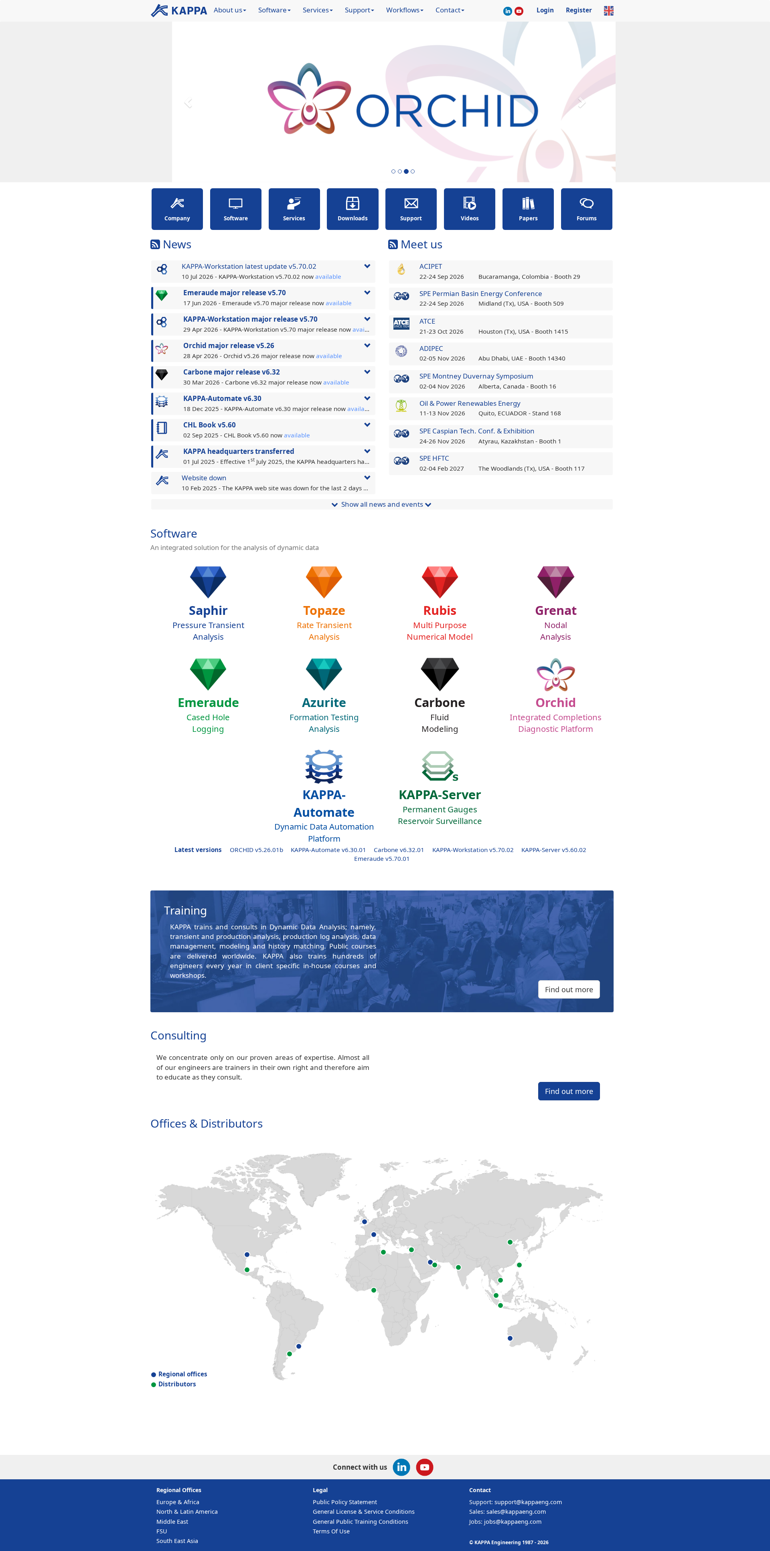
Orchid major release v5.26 (228, 345)
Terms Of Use (331, 1531)
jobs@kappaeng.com (513, 1521)
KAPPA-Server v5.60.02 (553, 850)
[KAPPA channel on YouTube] (519, 12)
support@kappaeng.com (528, 1502)
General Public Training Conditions (360, 1521)
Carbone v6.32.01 (399, 850)
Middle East (172, 1521)
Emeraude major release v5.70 (234, 292)
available (328, 276)
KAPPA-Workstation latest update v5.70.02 (249, 266)
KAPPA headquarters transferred (238, 451)
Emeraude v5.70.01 (382, 858)
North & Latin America (187, 1511)
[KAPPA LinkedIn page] (508, 12)
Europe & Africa (177, 1502)
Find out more (569, 989)
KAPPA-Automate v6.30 (222, 398)
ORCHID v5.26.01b (256, 850)
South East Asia (177, 1541)
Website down (204, 477)
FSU (161, 1531)
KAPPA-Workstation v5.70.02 (473, 850)
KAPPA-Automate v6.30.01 (328, 850)
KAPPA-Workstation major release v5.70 (250, 319)
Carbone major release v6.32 (231, 372)
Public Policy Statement (345, 1502)
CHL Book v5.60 (209, 424)
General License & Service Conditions (364, 1511)
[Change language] (609, 11)
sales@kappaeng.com (516, 1511)
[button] (189, 102)
